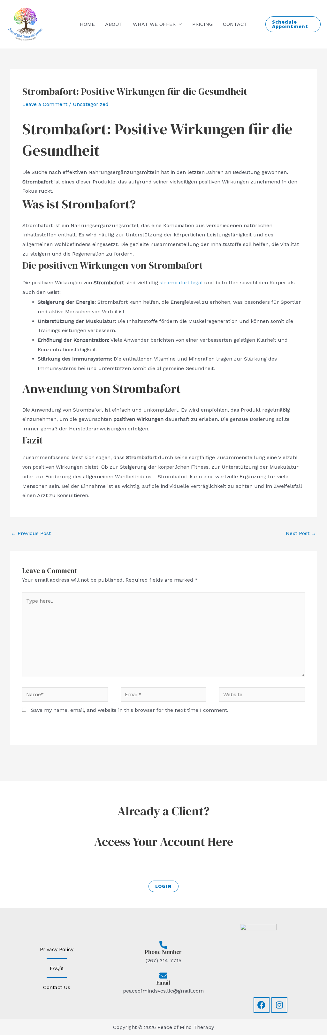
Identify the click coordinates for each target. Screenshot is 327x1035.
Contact (235, 24)
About (114, 24)
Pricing (202, 24)
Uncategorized (91, 104)
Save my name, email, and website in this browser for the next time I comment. (129, 710)
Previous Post (31, 533)
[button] (293, 24)
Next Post (301, 533)
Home (87, 24)
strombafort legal (181, 282)
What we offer (154, 24)
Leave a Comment (44, 104)
